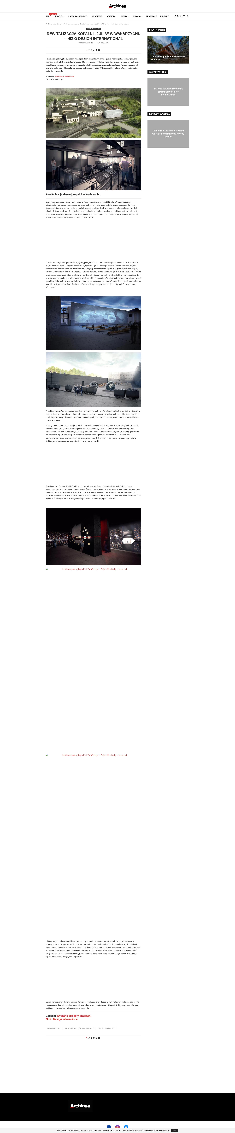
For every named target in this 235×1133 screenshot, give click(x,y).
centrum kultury (53, 1028)
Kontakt (164, 16)
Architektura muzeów (71, 24)
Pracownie (151, 16)
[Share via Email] (99, 50)
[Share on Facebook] (91, 50)
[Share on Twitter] (93, 50)
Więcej (124, 16)
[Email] (180, 16)
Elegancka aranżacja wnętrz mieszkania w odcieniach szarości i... (168, 133)
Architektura (57, 24)
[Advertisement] (93, 242)
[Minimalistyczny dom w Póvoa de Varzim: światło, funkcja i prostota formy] (168, 50)
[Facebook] (175, 16)
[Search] (188, 16)
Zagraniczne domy (77, 16)
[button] (150, 49)
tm (92, 43)
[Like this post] (89, 50)
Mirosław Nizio (70, 1028)
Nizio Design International (64, 76)
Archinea (49, 24)
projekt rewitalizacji (106, 1028)
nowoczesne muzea (87, 1028)
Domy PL (59, 16)
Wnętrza (111, 16)
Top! (49, 15)
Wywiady (137, 16)
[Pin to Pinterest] (96, 50)
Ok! (174, 1130)
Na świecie (97, 16)
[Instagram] (177, 16)
